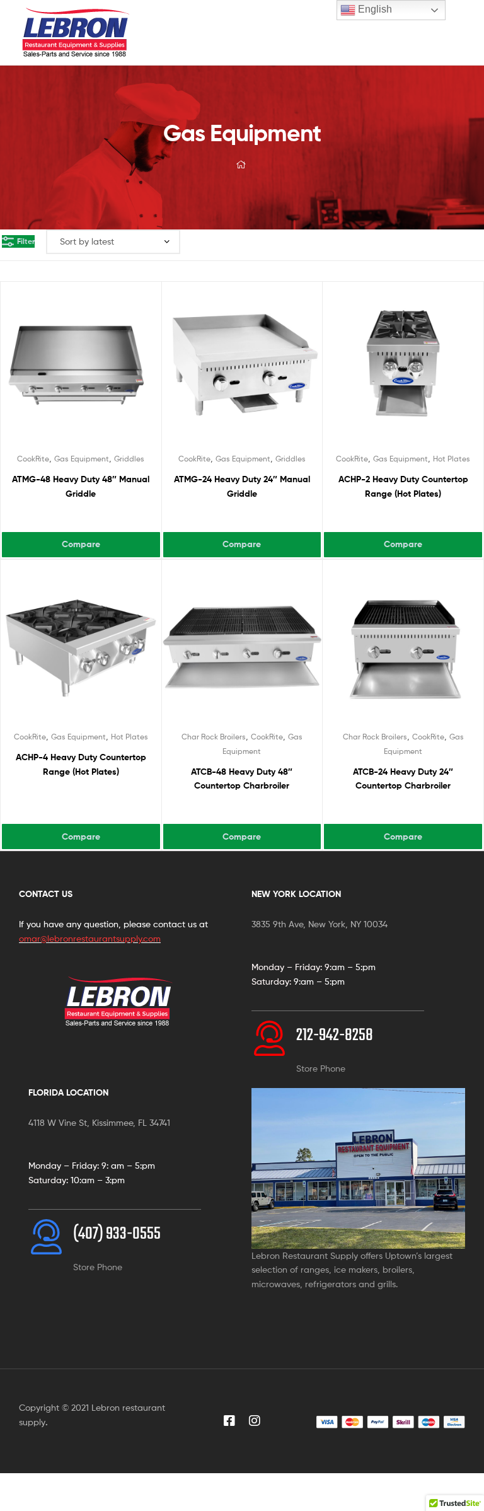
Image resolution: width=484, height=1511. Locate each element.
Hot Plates (451, 458)
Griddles (129, 458)
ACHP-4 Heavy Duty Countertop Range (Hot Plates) (81, 764)
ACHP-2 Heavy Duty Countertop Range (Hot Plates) (403, 486)
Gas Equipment (81, 458)
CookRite (33, 458)
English (373, 9)
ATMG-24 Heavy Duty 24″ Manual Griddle (242, 486)
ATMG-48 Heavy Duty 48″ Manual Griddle (80, 486)
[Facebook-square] (229, 1421)
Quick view (96, 370)
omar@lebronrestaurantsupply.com (90, 938)
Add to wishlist (65, 370)
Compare (81, 544)
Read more (81, 517)
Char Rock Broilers (214, 736)
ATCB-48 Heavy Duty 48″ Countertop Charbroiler (241, 779)
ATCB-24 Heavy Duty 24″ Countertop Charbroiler (403, 779)
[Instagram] (254, 1421)
